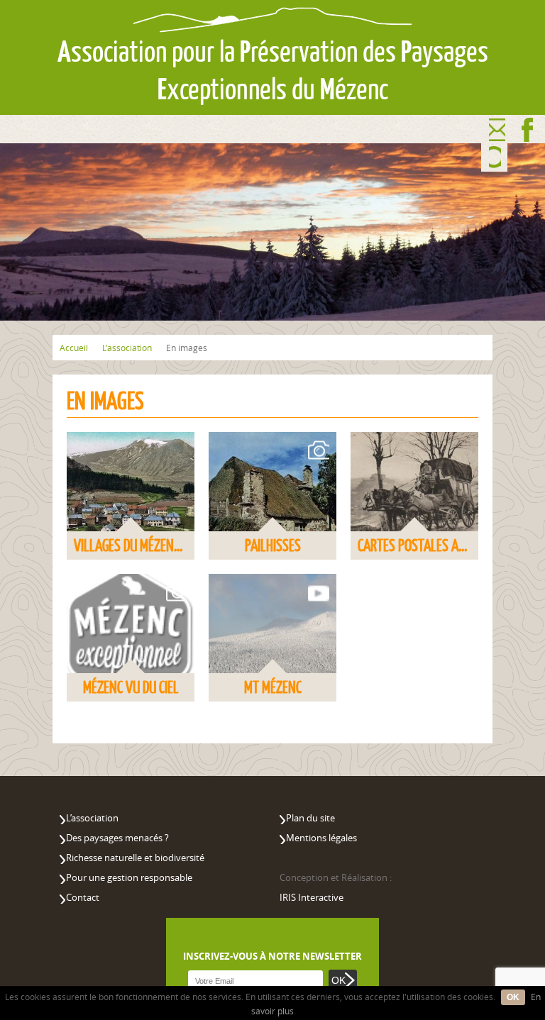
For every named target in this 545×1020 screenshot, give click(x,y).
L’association (127, 347)
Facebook (527, 130)
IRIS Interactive (311, 897)
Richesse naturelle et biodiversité (135, 857)
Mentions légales (321, 837)
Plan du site (310, 817)
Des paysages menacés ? (117, 837)
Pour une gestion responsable (129, 877)
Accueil (74, 347)
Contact (497, 130)
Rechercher (495, 158)
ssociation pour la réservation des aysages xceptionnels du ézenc (272, 70)
